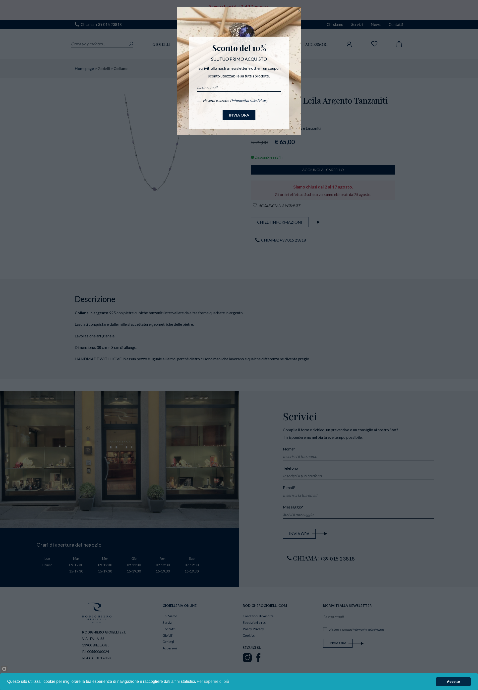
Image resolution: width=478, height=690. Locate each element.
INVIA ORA (239, 115)
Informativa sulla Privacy (250, 101)
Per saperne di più (213, 681)
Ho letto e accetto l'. (235, 101)
